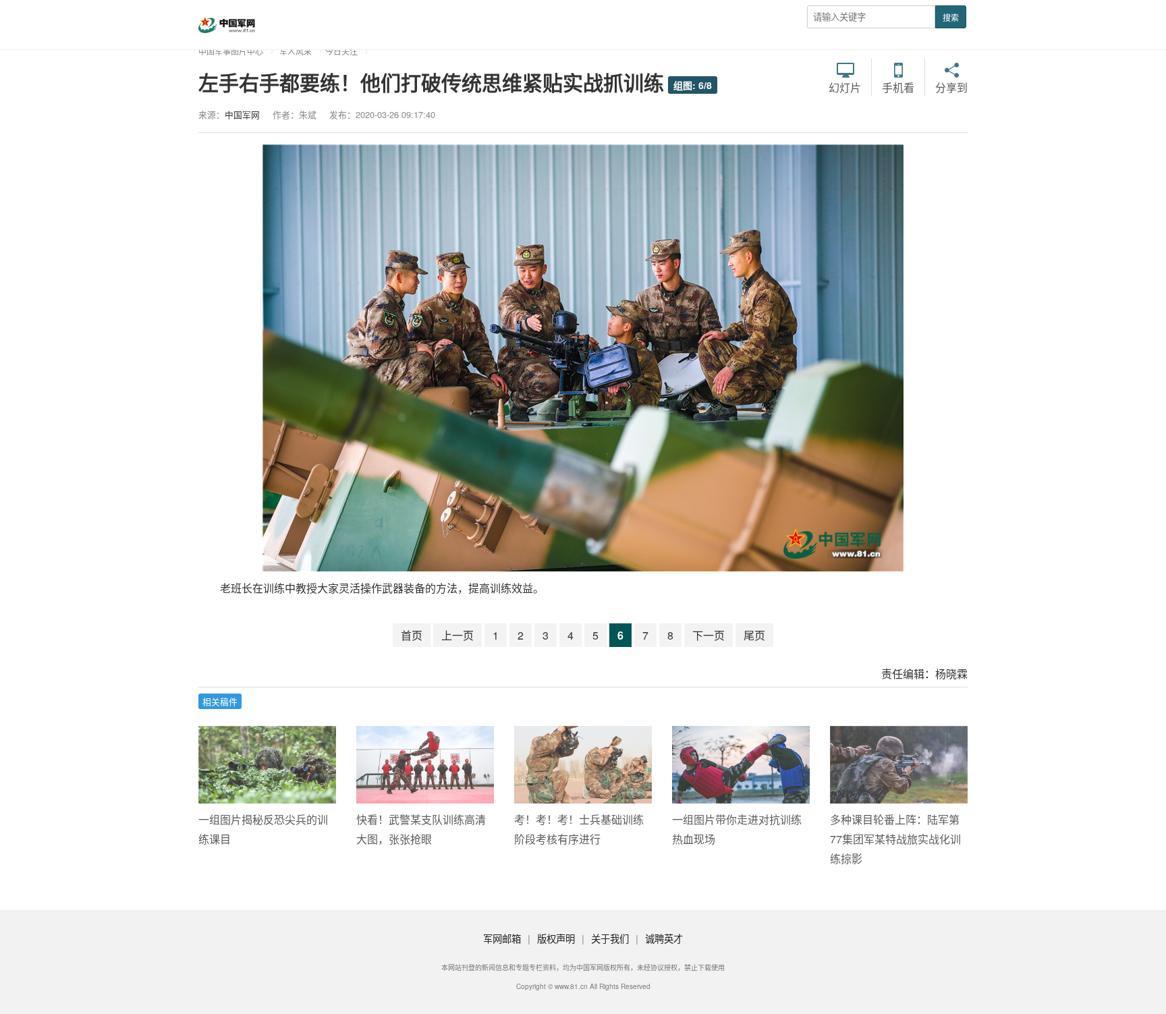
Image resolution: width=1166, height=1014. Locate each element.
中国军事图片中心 (230, 51)
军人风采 (295, 51)
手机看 (898, 86)
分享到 (951, 86)
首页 (411, 635)
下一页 (708, 635)
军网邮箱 (502, 938)
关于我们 (610, 938)
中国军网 (242, 114)
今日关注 (341, 51)
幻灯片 (845, 86)
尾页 (754, 635)
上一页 (457, 635)
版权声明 (556, 938)
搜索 (951, 17)
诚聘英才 (664, 938)
